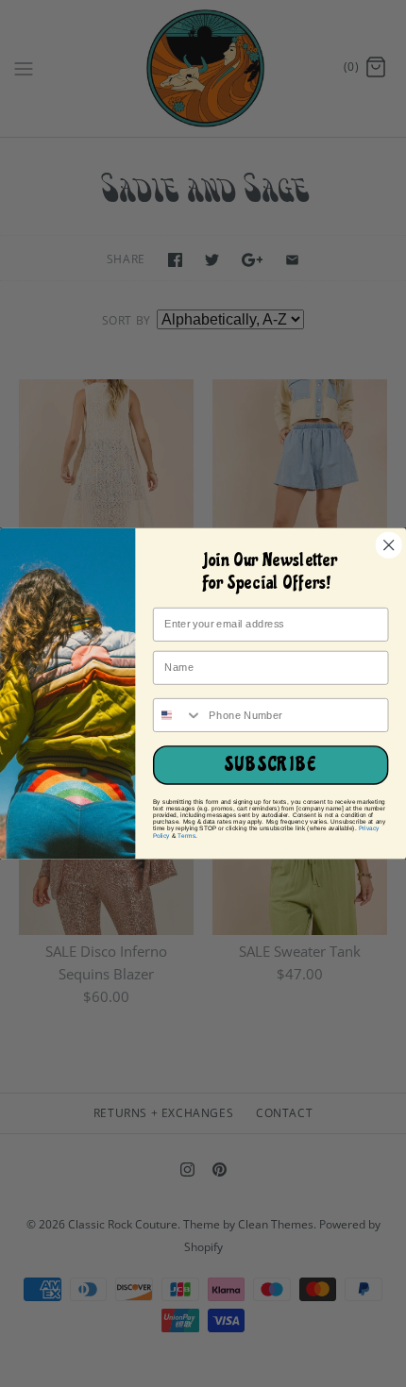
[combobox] (178, 715)
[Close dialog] (388, 545)
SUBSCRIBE (271, 765)
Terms (186, 835)
